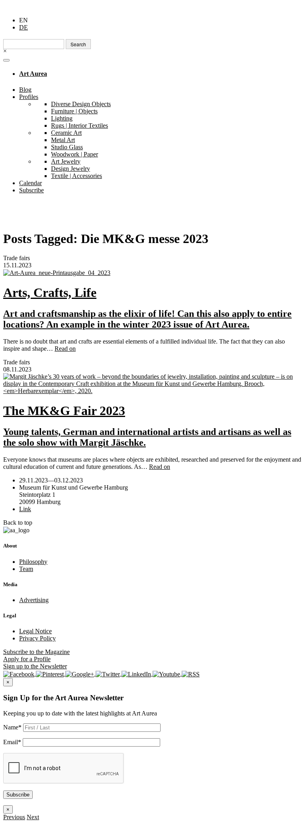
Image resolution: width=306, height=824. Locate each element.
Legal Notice (35, 631)
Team (26, 568)
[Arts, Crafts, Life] (153, 273)
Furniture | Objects (74, 111)
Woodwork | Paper (74, 154)
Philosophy (33, 561)
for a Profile (27, 659)
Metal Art (63, 139)
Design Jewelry (70, 168)
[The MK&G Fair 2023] (153, 384)
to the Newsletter (35, 666)
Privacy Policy (37, 638)
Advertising (34, 600)
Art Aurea (33, 73)
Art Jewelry (65, 161)
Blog (25, 89)
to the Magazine (36, 651)
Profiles (28, 96)
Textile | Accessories (76, 175)
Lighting (62, 118)
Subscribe (31, 190)
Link (25, 509)
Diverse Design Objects (81, 104)
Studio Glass (67, 147)
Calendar (30, 183)
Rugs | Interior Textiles (79, 125)
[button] (14, 817)
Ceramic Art (66, 132)
